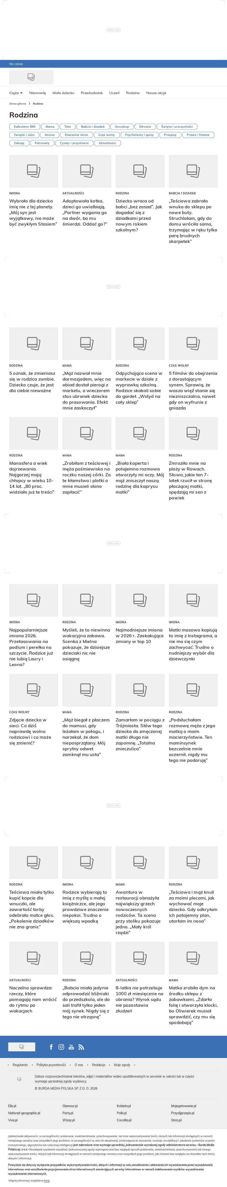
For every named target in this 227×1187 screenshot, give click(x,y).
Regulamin (20, 1065)
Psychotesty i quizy (139, 135)
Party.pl (68, 1113)
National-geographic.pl (24, 1113)
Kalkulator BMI (24, 126)
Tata (68, 126)
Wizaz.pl (69, 1120)
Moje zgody (122, 1065)
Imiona (50, 135)
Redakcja (98, 1065)
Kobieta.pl (124, 1106)
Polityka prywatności (51, 1065)
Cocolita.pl (124, 1120)
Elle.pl (12, 1106)
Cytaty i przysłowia (74, 143)
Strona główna (17, 103)
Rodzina (122, 193)
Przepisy (170, 135)
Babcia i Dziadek (182, 193)
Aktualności (107, 143)
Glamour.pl (70, 1106)
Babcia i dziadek (93, 126)
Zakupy (19, 143)
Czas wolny (106, 135)
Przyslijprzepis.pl (182, 1113)
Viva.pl (13, 1120)
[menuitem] (16, 92)
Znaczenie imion (76, 135)
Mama (50, 126)
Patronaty (42, 143)
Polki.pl (122, 1113)
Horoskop (122, 126)
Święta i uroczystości (177, 126)
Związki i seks (24, 135)
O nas (79, 1065)
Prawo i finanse (198, 135)
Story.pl (176, 1120)
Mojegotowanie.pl (183, 1106)
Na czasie (16, 64)
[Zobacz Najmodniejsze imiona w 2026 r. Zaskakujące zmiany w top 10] (140, 600)
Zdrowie (145, 126)
